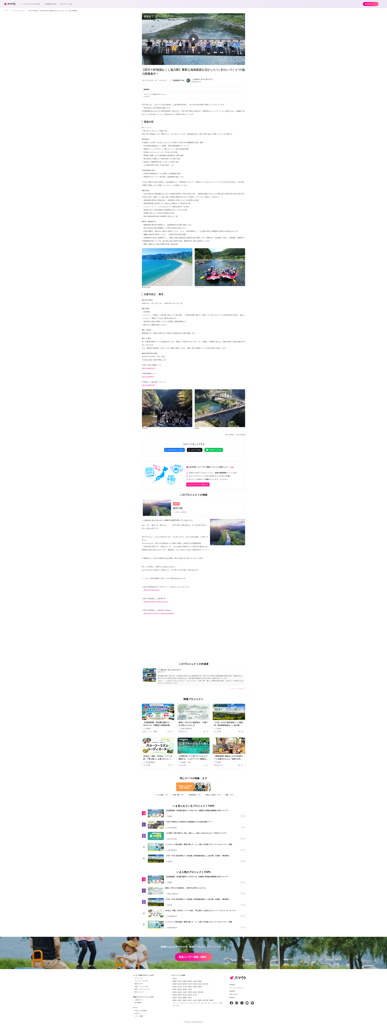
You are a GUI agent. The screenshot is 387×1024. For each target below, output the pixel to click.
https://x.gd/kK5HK (148, 385)
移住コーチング (139, 992)
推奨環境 (232, 991)
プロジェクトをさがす (141, 981)
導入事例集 (137, 1002)
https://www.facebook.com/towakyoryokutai (159, 613)
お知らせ (137, 1013)
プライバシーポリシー (236, 988)
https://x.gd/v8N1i (148, 377)
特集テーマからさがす (141, 986)
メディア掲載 (138, 1016)
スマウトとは (138, 978)
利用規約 (232, 984)
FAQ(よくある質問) (140, 1010)
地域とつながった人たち (142, 989)
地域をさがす (138, 983)
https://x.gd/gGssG (148, 368)
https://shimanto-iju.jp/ (151, 590)
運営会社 (232, 997)
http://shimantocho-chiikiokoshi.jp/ (156, 602)
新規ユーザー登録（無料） (193, 957)
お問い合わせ (233, 994)
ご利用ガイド (138, 1000)
